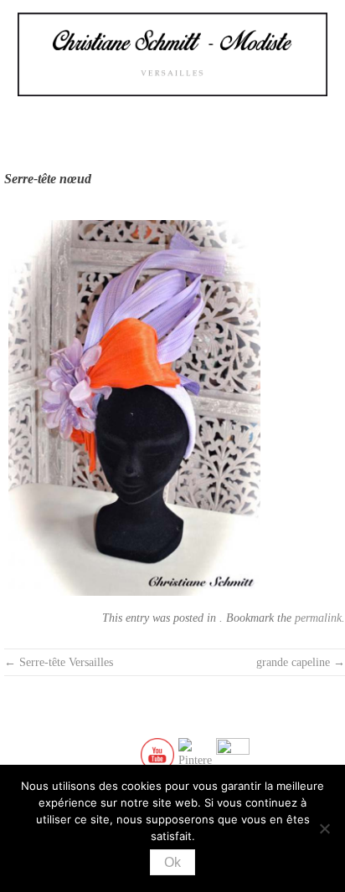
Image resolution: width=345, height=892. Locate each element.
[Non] (324, 828)
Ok (172, 862)
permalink (318, 618)
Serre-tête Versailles (58, 662)
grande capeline (300, 662)
